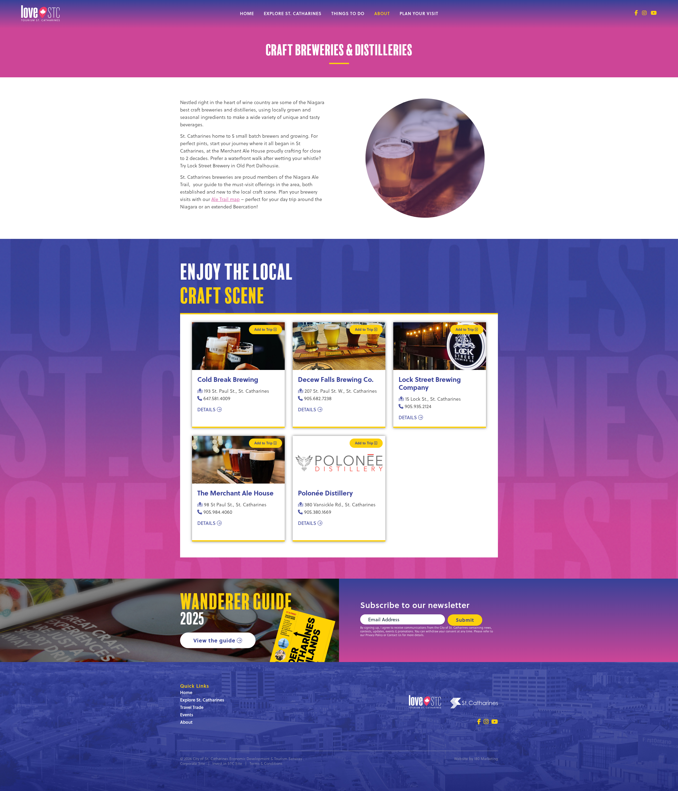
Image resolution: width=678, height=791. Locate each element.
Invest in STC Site (227, 763)
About (382, 13)
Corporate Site (192, 763)
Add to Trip (264, 330)
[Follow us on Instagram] (644, 13)
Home (247, 13)
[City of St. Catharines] (474, 704)
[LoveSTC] (40, 19)
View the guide (214, 640)
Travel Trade (191, 707)
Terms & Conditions (265, 763)
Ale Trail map (225, 199)
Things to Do (347, 13)
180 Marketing (486, 758)
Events (186, 715)
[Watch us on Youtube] (654, 13)
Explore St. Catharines (293, 13)
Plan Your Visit (419, 13)
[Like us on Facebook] (636, 13)
